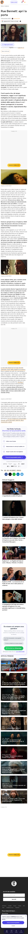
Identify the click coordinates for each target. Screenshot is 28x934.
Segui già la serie (8, 44)
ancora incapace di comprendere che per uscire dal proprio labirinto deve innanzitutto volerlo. (13, 420)
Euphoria (7, 6)
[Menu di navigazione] (24, 2)
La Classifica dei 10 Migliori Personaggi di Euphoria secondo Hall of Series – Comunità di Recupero (13, 540)
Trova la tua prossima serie (14, 457)
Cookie (19, 905)
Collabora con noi (9, 907)
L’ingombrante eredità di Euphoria (12, 496)
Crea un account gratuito (13, 922)
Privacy (14, 905)
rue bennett (13, 470)
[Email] (22, 474)
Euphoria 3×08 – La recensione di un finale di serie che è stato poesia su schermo (13, 583)
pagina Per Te (21, 47)
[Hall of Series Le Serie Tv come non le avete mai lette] (2, 2)
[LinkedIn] (18, 474)
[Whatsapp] (14, 474)
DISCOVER (14, 2)
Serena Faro (17, 18)
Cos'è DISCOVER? (20, 651)
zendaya (19, 470)
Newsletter (5, 913)
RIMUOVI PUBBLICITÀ (14, 165)
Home (2, 6)
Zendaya (20, 382)
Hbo (5, 470)
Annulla (13, 925)
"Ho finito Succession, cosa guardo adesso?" (12, 639)
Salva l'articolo (5, 51)
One (8, 470)
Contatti (9, 905)
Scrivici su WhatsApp (14, 648)
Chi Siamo (4, 905)
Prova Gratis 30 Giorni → (9, 911)
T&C (24, 905)
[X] (10, 474)
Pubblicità (17, 907)
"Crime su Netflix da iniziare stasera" (14, 643)
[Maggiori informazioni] (20, 21)
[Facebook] (6, 474)
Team (3, 907)
